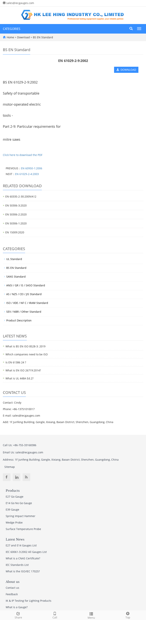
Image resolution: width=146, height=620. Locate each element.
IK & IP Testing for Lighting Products (28, 600)
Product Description (19, 320)
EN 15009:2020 (14, 232)
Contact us (12, 587)
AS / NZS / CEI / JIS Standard (24, 294)
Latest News (15, 539)
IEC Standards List (17, 565)
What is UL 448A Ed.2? (19, 378)
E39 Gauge (12, 509)
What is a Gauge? (17, 607)
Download (24, 37)
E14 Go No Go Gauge (19, 503)
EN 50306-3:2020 (16, 205)
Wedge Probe (14, 522)
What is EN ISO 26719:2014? (23, 370)
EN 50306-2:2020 (16, 214)
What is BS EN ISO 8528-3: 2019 (25, 346)
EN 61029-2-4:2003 (27, 174)
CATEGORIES (11, 29)
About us (12, 582)
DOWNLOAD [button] (127, 69)
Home (10, 37)
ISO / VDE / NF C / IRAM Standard (27, 303)
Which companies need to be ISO (27, 354)
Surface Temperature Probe (23, 529)
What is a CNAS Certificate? (23, 558)
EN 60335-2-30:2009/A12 (20, 196)
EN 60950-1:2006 (31, 168)
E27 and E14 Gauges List (21, 545)
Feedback (12, 594)
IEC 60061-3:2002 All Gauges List (26, 552)
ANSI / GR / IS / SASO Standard (25, 285)
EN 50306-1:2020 (16, 223)
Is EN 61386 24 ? (16, 362)
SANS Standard (16, 276)
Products (13, 490)
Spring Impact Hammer (20, 516)
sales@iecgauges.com (20, 3)
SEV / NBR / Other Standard (23, 311)
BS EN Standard (42, 37)
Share (18, 617)
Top (127, 617)
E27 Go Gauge (14, 496)
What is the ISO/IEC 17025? (23, 571)
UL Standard (14, 259)
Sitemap (9, 467)
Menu (91, 617)
